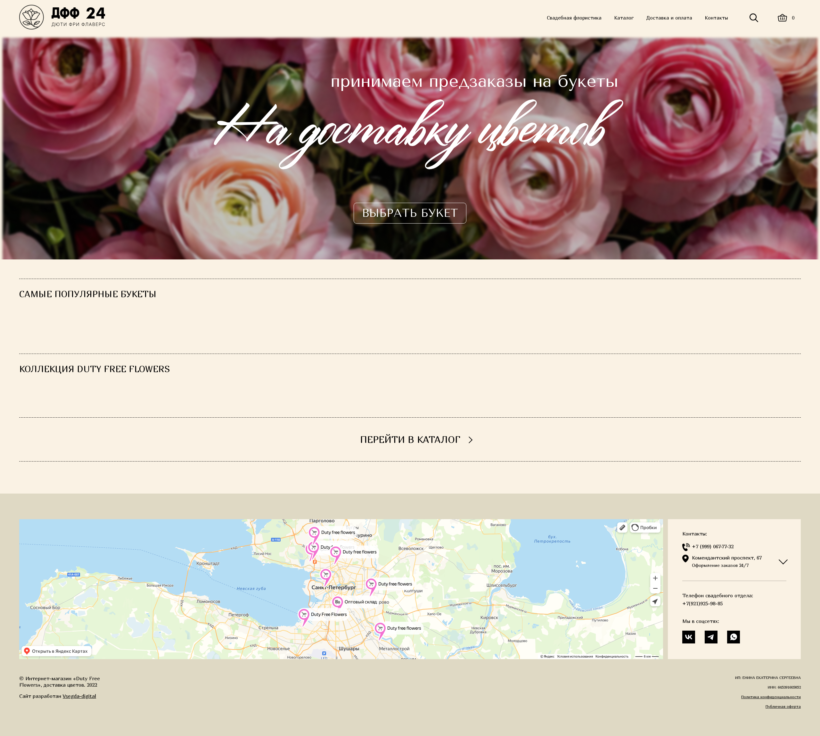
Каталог (624, 17)
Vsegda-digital (79, 696)
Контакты (716, 17)
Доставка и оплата (669, 17)
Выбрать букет (410, 213)
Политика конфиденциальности (771, 696)
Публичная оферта (783, 706)
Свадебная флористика (574, 17)
